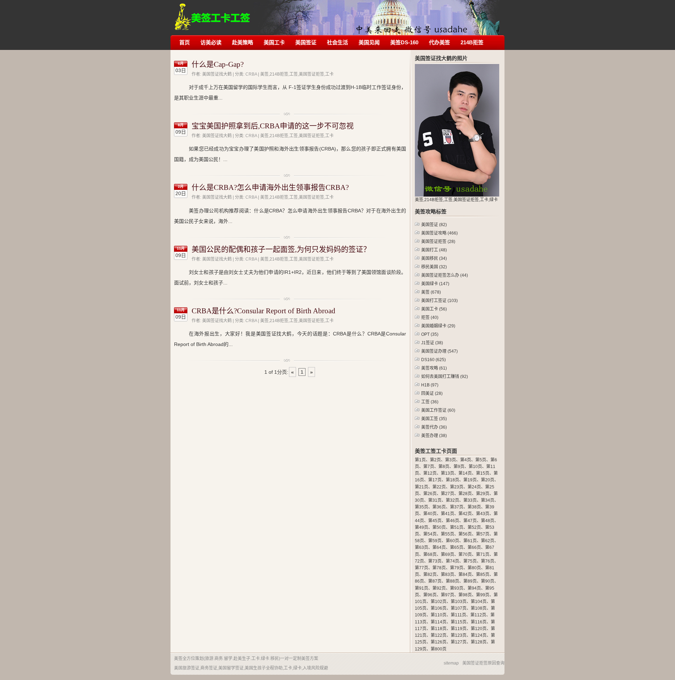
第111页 (458, 614)
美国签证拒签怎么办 (444, 275)
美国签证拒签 (438, 241)
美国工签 (434, 418)
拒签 (429, 317)
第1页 (420, 459)
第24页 (474, 487)
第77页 (421, 567)
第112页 (478, 614)
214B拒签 (472, 42)
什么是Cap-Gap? (218, 64)
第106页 (438, 608)
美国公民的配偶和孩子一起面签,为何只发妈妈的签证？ (281, 249)
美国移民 (434, 258)
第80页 (474, 567)
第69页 (447, 554)
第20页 (487, 479)
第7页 (428, 466)
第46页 (452, 520)
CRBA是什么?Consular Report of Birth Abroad (263, 311)
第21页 (421, 487)
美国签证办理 (439, 351)
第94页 (474, 588)
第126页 (438, 642)
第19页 (470, 479)
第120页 (479, 628)
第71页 (482, 554)
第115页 (459, 622)
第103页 (459, 601)
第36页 (439, 507)
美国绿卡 (435, 283)
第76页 (487, 561)
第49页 (421, 527)
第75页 (470, 561)
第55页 (447, 534)
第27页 (447, 493)
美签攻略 (434, 368)
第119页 (459, 628)
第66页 (474, 547)
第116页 (479, 622)
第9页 (459, 466)
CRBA (251, 74)
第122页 (438, 635)
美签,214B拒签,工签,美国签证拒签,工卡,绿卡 (212, 13)
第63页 (421, 547)
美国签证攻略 (439, 233)
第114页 (438, 622)
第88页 (452, 581)
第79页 (456, 567)
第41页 (447, 513)
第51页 (456, 527)
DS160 (433, 359)
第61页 (470, 540)
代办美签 (439, 42)
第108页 (479, 608)
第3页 (450, 459)
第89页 (470, 581)
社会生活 (337, 42)
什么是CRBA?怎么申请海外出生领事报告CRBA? (270, 187)
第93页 (456, 588)
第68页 (430, 554)
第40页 (430, 513)
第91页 (421, 588)
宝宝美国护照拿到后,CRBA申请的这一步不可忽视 (273, 126)
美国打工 (434, 250)
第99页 (482, 594)
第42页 (465, 513)
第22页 (439, 487)
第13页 (447, 473)
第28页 (465, 493)
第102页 (438, 601)
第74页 (452, 561)
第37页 (456, 507)
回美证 (432, 393)
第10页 (475, 466)
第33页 (470, 500)
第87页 (435, 581)
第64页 (439, 547)
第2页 (435, 459)
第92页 (439, 588)
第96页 (430, 594)
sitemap (451, 663)
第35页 (421, 507)
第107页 (459, 608)
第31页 (435, 500)
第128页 (479, 642)
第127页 (459, 642)
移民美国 (434, 266)
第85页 (482, 574)
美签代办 (434, 427)
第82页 (430, 574)
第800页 (438, 649)
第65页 (456, 547)
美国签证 (305, 42)
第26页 (430, 493)
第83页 (447, 574)
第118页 (438, 628)
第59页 (435, 540)
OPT (429, 334)
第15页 (482, 473)
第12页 (430, 473)
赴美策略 (242, 42)
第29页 (482, 493)
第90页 (487, 581)
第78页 (439, 567)
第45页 (435, 520)
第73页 (435, 561)
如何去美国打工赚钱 (444, 376)
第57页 (482, 534)
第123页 (459, 635)
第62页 (487, 540)
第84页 (465, 574)
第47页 (470, 520)
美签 (431, 292)
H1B (429, 385)
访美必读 (210, 42)
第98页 (465, 594)
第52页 (474, 527)
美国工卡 (274, 42)
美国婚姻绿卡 (438, 325)
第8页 (443, 466)
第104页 (479, 601)
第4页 (465, 459)
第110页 (438, 614)
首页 (184, 42)
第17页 (435, 479)
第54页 (430, 534)
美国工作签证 (438, 410)
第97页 (447, 594)
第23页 (456, 487)
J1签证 (432, 342)
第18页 (452, 479)
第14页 (465, 473)
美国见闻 (369, 42)
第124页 (479, 635)
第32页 (452, 500)
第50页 (439, 527)
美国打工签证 (439, 300)
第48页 (487, 520)
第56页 (465, 534)
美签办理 (434, 435)
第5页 (480, 459)
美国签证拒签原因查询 (483, 663)
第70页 (465, 554)
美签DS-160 (404, 42)
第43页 (482, 513)
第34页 (487, 500)
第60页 (452, 540)
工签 (429, 401)
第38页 (474, 507)
